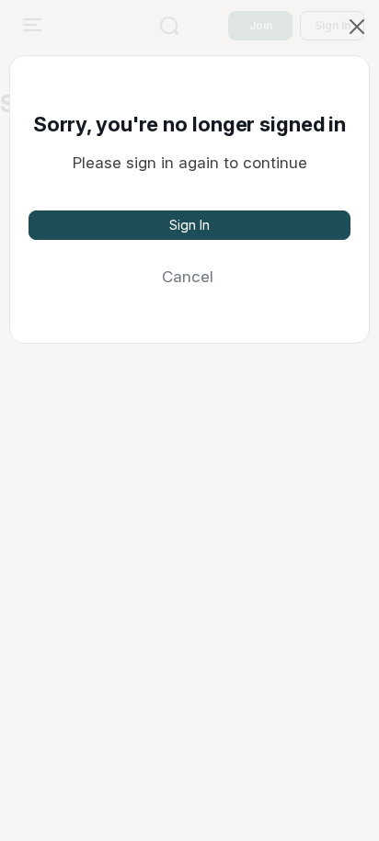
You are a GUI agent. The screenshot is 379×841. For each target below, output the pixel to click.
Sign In (189, 225)
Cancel (187, 276)
